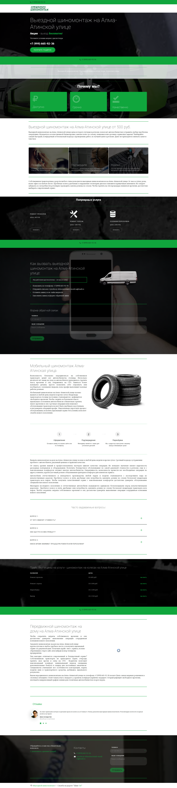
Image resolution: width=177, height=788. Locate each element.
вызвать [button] (143, 577)
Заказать (36, 230)
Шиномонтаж (69, 8)
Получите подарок (43, 50)
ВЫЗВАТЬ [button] (143, 583)
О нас (101, 8)
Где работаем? (128, 8)
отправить (37, 338)
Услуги (83, 8)
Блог (92, 8)
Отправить (117, 770)
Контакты (112, 8)
